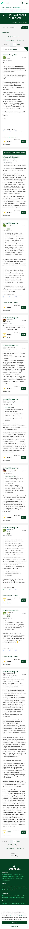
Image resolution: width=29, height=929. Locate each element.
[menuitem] (22, 3)
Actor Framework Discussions (9, 11)
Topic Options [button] (5, 32)
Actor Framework (20, 9)
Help (26, 22)
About (16, 895)
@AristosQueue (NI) (10, 476)
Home (2, 7)
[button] (4, 141)
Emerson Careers (23, 895)
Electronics (11, 876)
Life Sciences (11, 878)
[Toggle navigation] (8, 3)
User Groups (16, 7)
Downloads (4, 903)
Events (22, 897)
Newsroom (5, 897)
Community (8, 7)
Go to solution (13, 49)
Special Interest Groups (7, 9)
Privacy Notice (13, 915)
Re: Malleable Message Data (11, 157)
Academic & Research (7, 874)
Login (20, 22)
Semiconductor (19, 878)
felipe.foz (23, 152)
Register (14, 22)
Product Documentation (14, 903)
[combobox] (11, 27)
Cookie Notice (22, 915)
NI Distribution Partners (7, 886)
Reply (23, 141)
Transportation (6, 880)
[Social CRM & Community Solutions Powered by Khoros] (14, 855)
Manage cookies (14, 926)
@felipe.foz (8, 407)
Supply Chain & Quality (14, 897)
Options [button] (23, 57)
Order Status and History (19, 886)
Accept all (14, 922)
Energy (17, 876)
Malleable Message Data (10, 55)
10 (7, 835)
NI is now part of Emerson (7, 895)
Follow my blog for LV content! (10, 137)
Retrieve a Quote (7, 888)
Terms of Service (16, 888)
